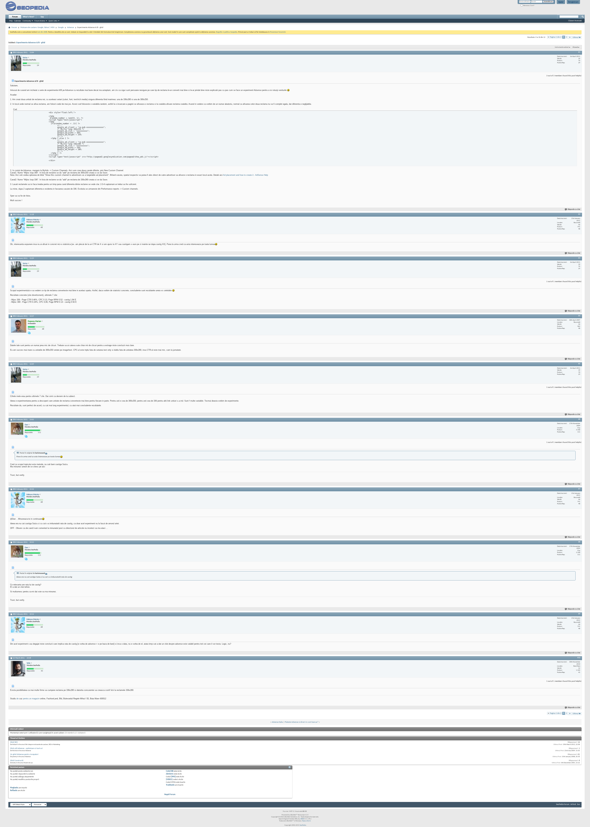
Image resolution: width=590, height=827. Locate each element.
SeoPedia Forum (562, 804)
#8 (579, 542)
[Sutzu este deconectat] (16, 63)
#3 (579, 258)
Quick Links (53, 21)
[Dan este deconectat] (17, 429)
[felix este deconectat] (18, 668)
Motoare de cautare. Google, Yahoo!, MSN (37, 27)
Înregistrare (573, 2)
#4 (579, 316)
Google (61, 27)
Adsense (70, 27)
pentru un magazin (31, 698)
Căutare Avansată (575, 21)
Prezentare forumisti (277, 32)
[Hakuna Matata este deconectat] (18, 225)
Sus (578, 804)
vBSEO (302, 819)
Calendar (17, 21)
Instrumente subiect (562, 47)
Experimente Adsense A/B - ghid (30, 43)
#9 (579, 614)
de (17, 698)
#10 (578, 658)
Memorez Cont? (528, 5)
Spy (42, 17)
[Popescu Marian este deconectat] (18, 326)
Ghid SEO (14, 742)
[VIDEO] (169, 779)
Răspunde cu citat (574, 209)
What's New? (28, 17)
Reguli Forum (169, 794)
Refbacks (13, 790)
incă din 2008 (42, 32)
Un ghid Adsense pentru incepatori (24, 754)
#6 (579, 419)
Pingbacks (14, 788)
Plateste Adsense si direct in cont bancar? (301, 722)
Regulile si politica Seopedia (226, 32)
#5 (579, 364)
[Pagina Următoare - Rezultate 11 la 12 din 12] (570, 37)
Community (27, 21)
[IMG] (173, 777)
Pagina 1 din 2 (555, 37)
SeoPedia (303, 825)
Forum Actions (39, 21)
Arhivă (573, 804)
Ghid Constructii (16, 761)
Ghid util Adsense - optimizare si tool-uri (26, 748)
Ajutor (561, 2)
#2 (579, 214)
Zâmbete (169, 774)
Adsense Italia (277, 722)
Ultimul (575, 37)
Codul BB (169, 771)
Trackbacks (170, 785)
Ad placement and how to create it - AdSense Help (245, 175)
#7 (579, 489)
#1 (579, 52)
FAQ (11, 21)
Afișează (575, 47)
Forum (15, 17)
